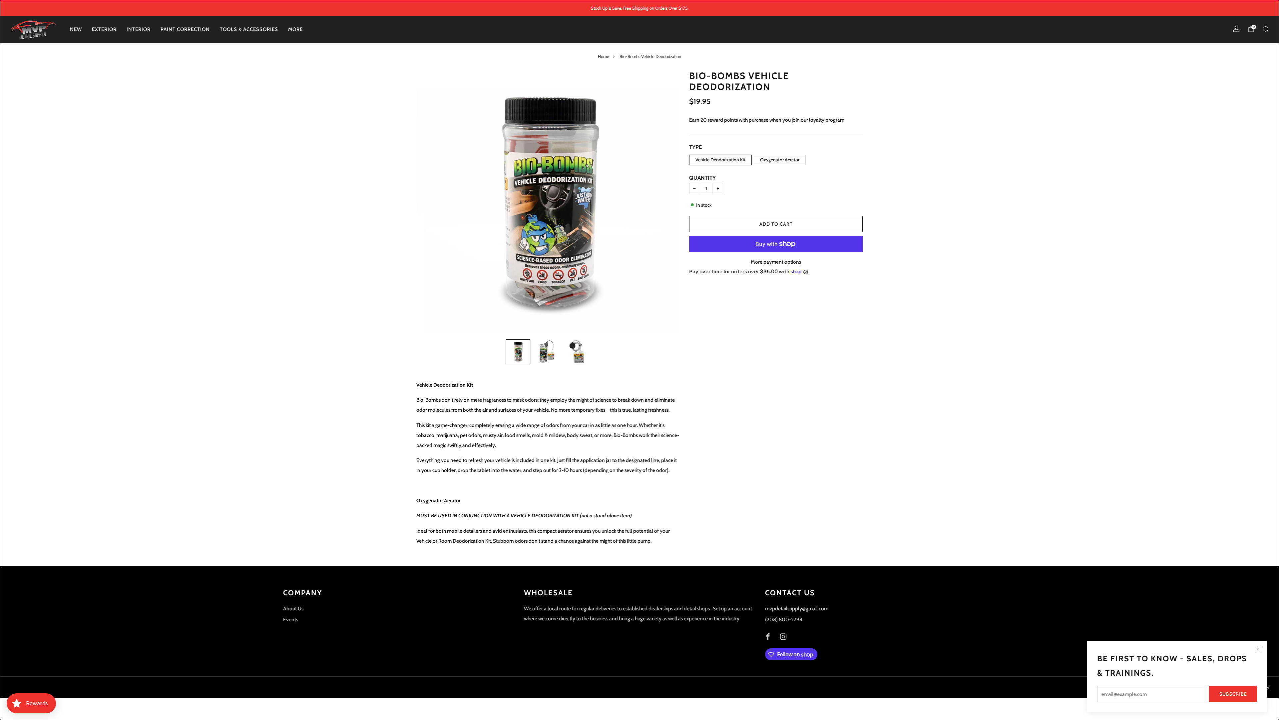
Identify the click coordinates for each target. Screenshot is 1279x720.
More (295, 29)
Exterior (104, 29)
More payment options (776, 262)
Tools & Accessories (249, 29)
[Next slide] (666, 202)
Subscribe (1233, 694)
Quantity (702, 177)
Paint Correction (185, 29)
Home (603, 56)
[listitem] (639, 8)
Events (290, 619)
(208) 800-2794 (783, 619)
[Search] (1265, 29)
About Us (293, 608)
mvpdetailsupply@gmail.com (796, 608)
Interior (139, 29)
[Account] (1236, 29)
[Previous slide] (429, 202)
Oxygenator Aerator (779, 159)
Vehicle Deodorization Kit (720, 159)
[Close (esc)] (1258, 650)
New (76, 29)
